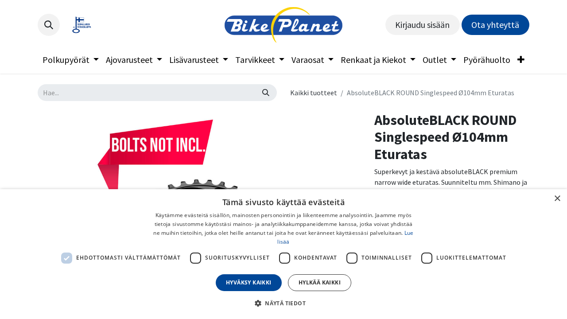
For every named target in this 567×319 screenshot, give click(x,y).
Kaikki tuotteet (313, 92)
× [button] (557, 198)
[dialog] (283, 254)
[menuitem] (70, 60)
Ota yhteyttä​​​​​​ (495, 24)
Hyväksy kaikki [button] (249, 282)
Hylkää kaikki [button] (320, 282)
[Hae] (266, 92)
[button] (49, 25)
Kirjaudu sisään (422, 24)
